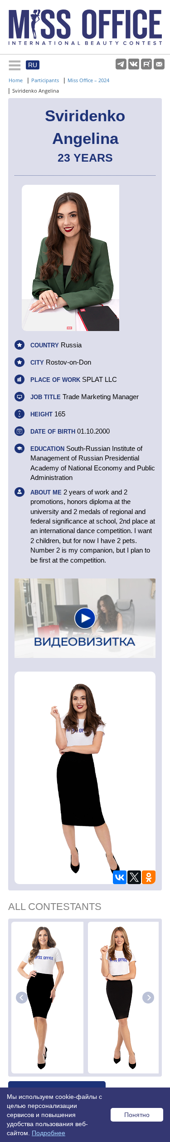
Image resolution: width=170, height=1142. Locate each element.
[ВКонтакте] (119, 877)
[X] (134, 877)
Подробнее (48, 1133)
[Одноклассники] (148, 877)
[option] (48, 997)
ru (32, 65)
